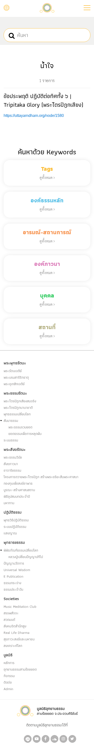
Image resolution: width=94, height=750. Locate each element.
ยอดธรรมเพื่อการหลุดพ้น (24, 434)
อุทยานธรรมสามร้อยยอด (20, 669)
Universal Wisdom (17, 570)
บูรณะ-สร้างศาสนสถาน (19, 490)
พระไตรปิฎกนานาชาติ (18, 407)
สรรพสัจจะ (11, 613)
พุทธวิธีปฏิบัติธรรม (16, 520)
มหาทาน (9, 503)
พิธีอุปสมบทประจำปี (17, 496)
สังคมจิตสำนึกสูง (15, 626)
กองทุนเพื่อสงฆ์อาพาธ (18, 483)
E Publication (13, 576)
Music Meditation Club (20, 606)
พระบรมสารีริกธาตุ (16, 377)
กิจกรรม (9, 676)
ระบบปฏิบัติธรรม (15, 527)
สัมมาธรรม (11, 421)
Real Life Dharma (16, 633)
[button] (87, 8)
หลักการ (9, 663)
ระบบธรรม (11, 440)
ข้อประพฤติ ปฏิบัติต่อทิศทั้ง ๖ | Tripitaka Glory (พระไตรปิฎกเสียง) (43, 100)
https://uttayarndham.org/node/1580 (34, 115)
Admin (8, 689)
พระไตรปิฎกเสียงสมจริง (20, 401)
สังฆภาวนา (11, 464)
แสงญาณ (10, 533)
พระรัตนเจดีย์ (13, 371)
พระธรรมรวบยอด (20, 427)
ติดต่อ (8, 682)
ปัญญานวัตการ (14, 563)
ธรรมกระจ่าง (12, 583)
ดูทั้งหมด (47, 177)
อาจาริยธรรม (12, 470)
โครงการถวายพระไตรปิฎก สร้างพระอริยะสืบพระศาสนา (41, 477)
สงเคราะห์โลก (13, 646)
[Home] (47, 7)
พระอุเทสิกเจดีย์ (14, 384)
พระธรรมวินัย (13, 457)
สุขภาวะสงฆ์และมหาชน (19, 639)
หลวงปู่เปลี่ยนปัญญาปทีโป (25, 557)
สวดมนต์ (9, 620)
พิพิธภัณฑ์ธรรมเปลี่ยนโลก (21, 550)
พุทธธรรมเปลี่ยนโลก (17, 414)
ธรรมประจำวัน (13, 589)
